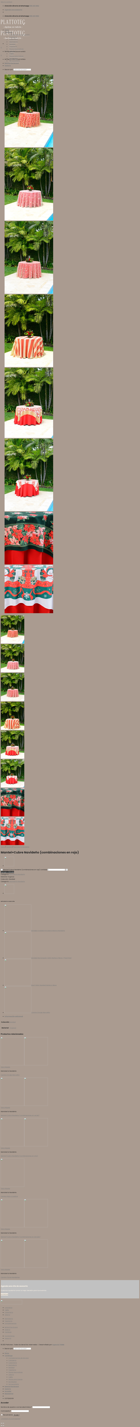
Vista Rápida (5, 1067)
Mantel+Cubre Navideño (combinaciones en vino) (19, 1156)
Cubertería (13, 39)
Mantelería (13, 42)
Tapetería (13, 47)
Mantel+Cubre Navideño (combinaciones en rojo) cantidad (25, 870)
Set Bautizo (13, 58)
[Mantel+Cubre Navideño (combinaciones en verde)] (9, 866)
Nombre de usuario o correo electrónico (16, 1407)
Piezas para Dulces (16, 56)
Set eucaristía (14, 61)
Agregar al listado (7, 872)
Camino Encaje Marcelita (10, 1075)
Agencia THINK (58, 1345)
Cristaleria (8, 1308)
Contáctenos (9, 1336)
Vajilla (11, 54)
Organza (13, 1028)
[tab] (72, 1016)
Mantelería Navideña (21, 847)
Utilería (12, 51)
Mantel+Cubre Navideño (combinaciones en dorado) (20, 1237)
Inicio (7, 30)
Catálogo (9, 32)
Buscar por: (9, 69)
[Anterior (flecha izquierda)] (1, 1425)
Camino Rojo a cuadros (9, 1196)
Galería (8, 66)
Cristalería (13, 37)
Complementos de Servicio (19, 35)
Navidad (12, 44)
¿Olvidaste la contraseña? (10, 1419)
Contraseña (6, 1411)
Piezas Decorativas (16, 49)
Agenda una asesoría (13, 10)
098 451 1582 (34, 6)
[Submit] (5, 72)
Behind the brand (12, 63)
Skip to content (6, 2)
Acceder (16, 1415)
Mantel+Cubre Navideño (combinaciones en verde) (20, 1115)
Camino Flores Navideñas (10, 1277)
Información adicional (14, 1016)
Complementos (10, 1323)
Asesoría (8, 1338)
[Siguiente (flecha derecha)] (3, 1425)
